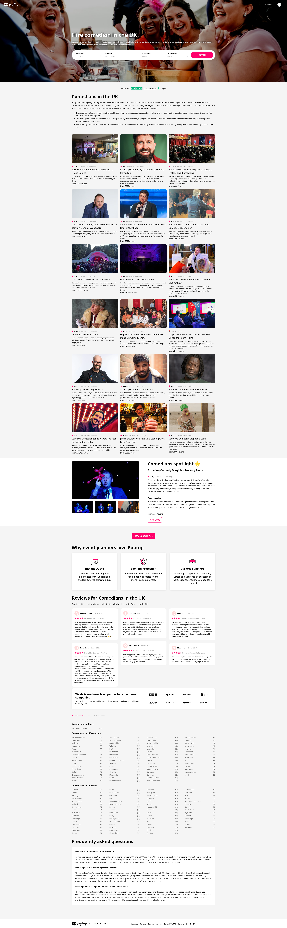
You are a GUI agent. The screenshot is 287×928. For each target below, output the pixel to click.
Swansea (150, 827)
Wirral (149, 816)
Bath (111, 798)
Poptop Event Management (82, 716)
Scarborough (190, 790)
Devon (149, 752)
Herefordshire (77, 760)
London (74, 757)
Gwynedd (150, 772)
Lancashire (151, 749)
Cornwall (188, 740)
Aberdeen (188, 827)
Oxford (74, 792)
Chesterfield (113, 833)
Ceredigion (151, 763)
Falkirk (187, 821)
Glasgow (188, 816)
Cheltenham (76, 824)
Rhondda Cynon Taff (117, 760)
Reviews (143, 924)
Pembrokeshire (152, 766)
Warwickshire (77, 769)
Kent (111, 749)
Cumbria (150, 775)
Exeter (149, 824)
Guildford (75, 816)
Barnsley (150, 819)
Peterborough (152, 795)
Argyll (187, 775)
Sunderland (189, 810)
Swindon (75, 790)
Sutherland (189, 752)
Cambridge (76, 819)
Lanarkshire (189, 746)
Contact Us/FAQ (170, 924)
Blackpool (150, 830)
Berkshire (75, 743)
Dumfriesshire (190, 743)
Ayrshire (188, 749)
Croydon (75, 833)
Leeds (149, 813)
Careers (181, 924)
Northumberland (153, 781)
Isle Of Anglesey (153, 778)
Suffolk (74, 772)
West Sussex (114, 737)
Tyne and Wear (152, 769)
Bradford (150, 798)
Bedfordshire (77, 752)
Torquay (188, 804)
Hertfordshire (77, 766)
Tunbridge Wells (115, 801)
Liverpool (150, 746)
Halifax (149, 801)
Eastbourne (113, 813)
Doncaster (188, 792)
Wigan (149, 804)
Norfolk (150, 760)
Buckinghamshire (78, 737)
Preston (150, 833)
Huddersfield (152, 807)
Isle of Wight (152, 737)
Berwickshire (189, 763)
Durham (188, 807)
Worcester (75, 827)
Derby (111, 816)
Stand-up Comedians (80, 728)
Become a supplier (155, 924)
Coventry (112, 810)
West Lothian (190, 755)
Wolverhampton (115, 804)
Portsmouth (76, 813)
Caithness (188, 766)
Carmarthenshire (153, 757)
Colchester (113, 795)
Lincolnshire (151, 740)
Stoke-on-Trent (114, 821)
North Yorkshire (115, 781)
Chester (112, 824)
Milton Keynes (77, 798)
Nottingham (113, 752)
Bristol (74, 781)
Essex (74, 763)
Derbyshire (113, 769)
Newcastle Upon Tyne (193, 801)
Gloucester (76, 830)
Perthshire (189, 757)
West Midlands (115, 740)
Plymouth (188, 813)
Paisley (187, 824)
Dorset (111, 766)
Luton (74, 810)
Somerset (112, 763)
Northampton (77, 801)
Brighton (112, 807)
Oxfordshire (76, 740)
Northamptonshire (79, 755)
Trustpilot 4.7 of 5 (98, 924)
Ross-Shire (189, 769)
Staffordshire (114, 743)
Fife (186, 760)
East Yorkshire (152, 755)
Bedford (75, 804)
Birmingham (114, 792)
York (148, 821)
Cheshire (112, 772)
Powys (111, 778)
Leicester (112, 827)
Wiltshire (112, 746)
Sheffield (150, 790)
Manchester (113, 775)
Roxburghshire (190, 737)
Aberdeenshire (190, 772)
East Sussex (113, 757)
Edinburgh (189, 819)
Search (269, 5)
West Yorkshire (152, 743)
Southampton (77, 807)
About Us (134, 924)
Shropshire (113, 755)
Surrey (74, 749)
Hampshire (76, 746)
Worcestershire (77, 778)
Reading (75, 795)
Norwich (188, 798)
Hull (186, 795)
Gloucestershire (78, 775)
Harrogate (151, 792)
